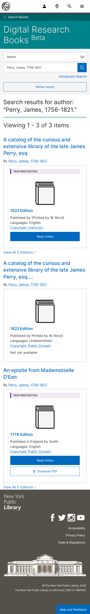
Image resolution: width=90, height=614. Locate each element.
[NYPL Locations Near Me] (57, 6)
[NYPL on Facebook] (53, 518)
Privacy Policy (75, 535)
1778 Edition (21, 434)
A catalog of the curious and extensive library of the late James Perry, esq (44, 146)
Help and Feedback (73, 609)
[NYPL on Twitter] (62, 518)
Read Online (45, 236)
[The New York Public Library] (6, 6)
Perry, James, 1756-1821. (27, 161)
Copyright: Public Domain (30, 346)
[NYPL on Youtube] (81, 518)
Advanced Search (73, 76)
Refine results (45, 87)
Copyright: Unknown (26, 228)
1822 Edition (21, 210)
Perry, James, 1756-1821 (27, 284)
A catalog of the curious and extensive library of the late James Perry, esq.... (44, 270)
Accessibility (76, 528)
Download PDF (47, 471)
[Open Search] (69, 6)
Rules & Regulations (71, 542)
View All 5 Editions (18, 487)
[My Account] (44, 6)
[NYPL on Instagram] (72, 518)
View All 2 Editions (18, 252)
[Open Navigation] (82, 6)
